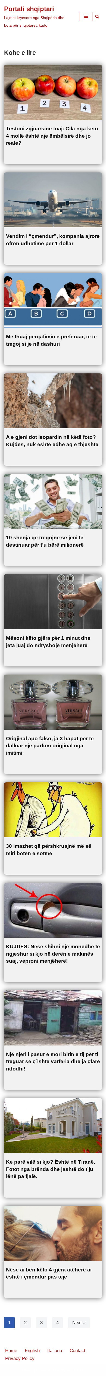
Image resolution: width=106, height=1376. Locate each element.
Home (11, 1350)
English (32, 1350)
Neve (27, 1370)
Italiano (54, 1350)
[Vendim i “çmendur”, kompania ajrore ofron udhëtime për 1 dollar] (53, 200)
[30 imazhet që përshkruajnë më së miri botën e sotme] (53, 809)
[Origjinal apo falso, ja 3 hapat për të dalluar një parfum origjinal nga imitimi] (53, 702)
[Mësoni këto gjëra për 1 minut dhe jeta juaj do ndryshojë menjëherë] (53, 601)
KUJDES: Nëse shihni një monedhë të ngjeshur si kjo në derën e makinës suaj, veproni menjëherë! (53, 954)
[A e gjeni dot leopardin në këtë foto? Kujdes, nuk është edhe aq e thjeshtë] (53, 401)
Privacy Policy (20, 1358)
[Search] (97, 16)
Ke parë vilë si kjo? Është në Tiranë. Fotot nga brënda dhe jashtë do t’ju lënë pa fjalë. (50, 1169)
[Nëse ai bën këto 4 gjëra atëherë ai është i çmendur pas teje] (53, 1233)
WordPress (72, 1370)
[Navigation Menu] (86, 16)
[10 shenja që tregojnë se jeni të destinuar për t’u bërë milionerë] (53, 501)
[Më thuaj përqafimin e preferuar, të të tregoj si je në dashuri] (53, 300)
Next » (79, 1322)
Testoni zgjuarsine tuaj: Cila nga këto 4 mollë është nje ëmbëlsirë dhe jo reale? (52, 136)
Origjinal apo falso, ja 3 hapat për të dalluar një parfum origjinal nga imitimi (50, 746)
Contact (77, 1350)
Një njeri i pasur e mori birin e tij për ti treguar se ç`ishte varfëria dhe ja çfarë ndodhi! (53, 1061)
